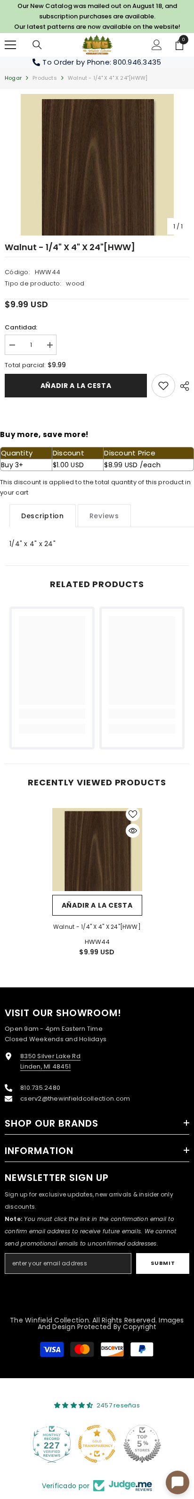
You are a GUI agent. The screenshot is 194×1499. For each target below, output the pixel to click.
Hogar (13, 78)
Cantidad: (21, 327)
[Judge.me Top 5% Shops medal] (142, 1444)
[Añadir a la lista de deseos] (133, 814)
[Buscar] (37, 45)
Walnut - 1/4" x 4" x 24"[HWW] (97, 927)
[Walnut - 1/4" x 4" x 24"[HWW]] (97, 850)
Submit (163, 1263)
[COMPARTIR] (182, 386)
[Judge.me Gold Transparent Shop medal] (97, 1444)
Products (44, 78)
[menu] (10, 45)
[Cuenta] (157, 45)
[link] (163, 385)
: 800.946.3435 (136, 62)
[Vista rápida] (133, 831)
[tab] (42, 515)
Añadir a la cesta (76, 385)
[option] (97, 165)
